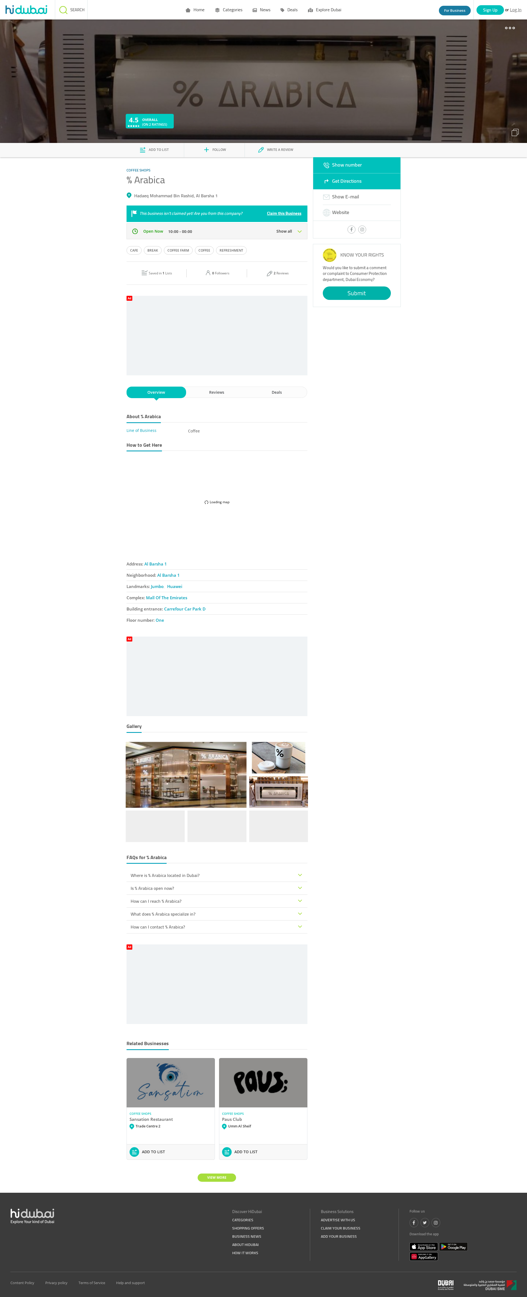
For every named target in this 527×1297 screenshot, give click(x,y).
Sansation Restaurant (151, 1119)
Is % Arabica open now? (152, 888)
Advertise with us (338, 1219)
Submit (356, 293)
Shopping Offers (248, 1228)
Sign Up (490, 10)
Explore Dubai (328, 9)
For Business (455, 10)
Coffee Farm (178, 250)
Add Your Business (339, 1236)
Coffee (204, 250)
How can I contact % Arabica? (158, 927)
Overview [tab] (156, 392)
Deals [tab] (277, 392)
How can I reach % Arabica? (156, 901)
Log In (516, 9)
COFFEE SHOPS (140, 1114)
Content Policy (22, 1282)
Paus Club (232, 1119)
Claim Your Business (340, 1228)
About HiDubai (245, 1244)
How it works (245, 1252)
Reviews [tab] (216, 392)
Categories (232, 9)
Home (198, 9)
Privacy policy (56, 1282)
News (264, 9)
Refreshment (231, 250)
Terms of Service (92, 1282)
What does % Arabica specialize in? (163, 914)
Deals (292, 9)
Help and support (130, 1282)
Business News (246, 1236)
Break (152, 250)
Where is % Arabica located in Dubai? (165, 875)
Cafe (134, 250)
